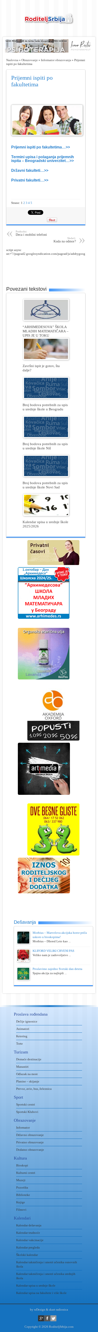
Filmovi (21, 1209)
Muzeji (20, 1180)
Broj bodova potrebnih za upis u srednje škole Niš (45, 446)
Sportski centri (25, 1104)
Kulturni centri (25, 1173)
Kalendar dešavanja (28, 1225)
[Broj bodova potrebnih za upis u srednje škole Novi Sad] (46, 476)
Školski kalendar (27, 1255)
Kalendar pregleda (28, 1247)
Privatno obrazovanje (30, 1142)
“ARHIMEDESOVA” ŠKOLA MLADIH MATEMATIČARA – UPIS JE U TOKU (46, 331)
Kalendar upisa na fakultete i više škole (41, 1293)
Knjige (20, 1202)
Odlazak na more (27, 1074)
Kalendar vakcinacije (30, 1240)
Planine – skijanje (27, 1081)
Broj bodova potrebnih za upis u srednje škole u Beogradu (45, 407)
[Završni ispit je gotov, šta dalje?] (46, 359)
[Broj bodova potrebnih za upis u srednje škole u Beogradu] (46, 398)
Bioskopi (22, 1165)
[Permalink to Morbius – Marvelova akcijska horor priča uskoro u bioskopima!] (23, 943)
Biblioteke (23, 1195)
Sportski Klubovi (27, 1112)
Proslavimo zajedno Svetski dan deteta (57, 969)
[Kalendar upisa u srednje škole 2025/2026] (46, 515)
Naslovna (12, 60)
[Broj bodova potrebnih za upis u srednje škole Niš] (46, 437)
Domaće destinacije (28, 1059)
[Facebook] (47, 1318)
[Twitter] (53, 1318)
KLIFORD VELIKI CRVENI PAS (53, 951)
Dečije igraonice (26, 1021)
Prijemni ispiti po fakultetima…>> (40, 147)
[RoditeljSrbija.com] (49, 21)
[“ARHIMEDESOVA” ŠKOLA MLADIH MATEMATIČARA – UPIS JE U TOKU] (46, 320)
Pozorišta (22, 1187)
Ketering (21, 1036)
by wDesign (37, 1309)
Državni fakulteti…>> (29, 170)
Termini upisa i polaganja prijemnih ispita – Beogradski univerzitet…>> (42, 159)
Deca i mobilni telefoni (31, 233)
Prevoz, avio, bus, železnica (34, 1089)
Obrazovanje (29, 60)
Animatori (22, 1029)
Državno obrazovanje (30, 1135)
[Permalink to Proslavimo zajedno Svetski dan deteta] (23, 979)
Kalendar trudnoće (28, 1232)
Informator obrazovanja (56, 60)
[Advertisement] (52, 268)
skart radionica (58, 1309)
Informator (23, 1127)
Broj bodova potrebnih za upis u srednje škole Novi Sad (45, 485)
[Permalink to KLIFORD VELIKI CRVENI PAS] (23, 961)
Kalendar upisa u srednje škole (35, 1285)
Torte (19, 1043)
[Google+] (41, 1318)
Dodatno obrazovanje (30, 1149)
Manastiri (22, 1066)
